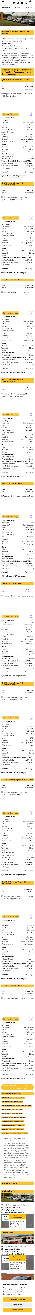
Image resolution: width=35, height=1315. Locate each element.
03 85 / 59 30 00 (11, 1210)
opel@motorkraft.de (12, 1207)
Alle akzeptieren (17, 1309)
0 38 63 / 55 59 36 (11, 1251)
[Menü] (2, 2)
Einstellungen (17, 1304)
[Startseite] (14, 2)
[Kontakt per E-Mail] (18, 2)
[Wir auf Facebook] (22, 2)
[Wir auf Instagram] (26, 2)
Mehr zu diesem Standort (14, 1212)
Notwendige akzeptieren (17, 1299)
